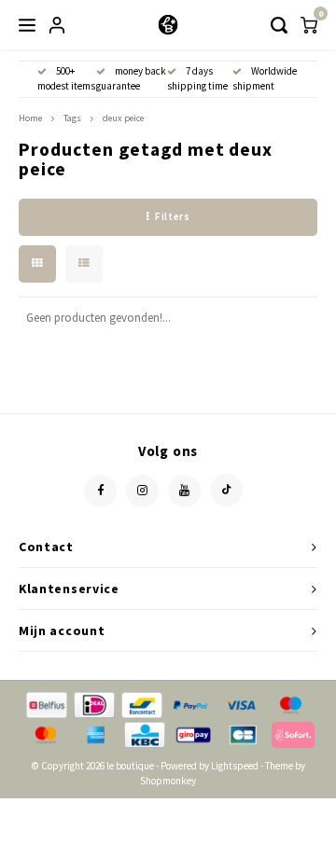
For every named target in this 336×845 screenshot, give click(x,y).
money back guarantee (131, 78)
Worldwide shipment (264, 78)
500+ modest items (66, 78)
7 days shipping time (197, 78)
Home (30, 118)
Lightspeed (235, 765)
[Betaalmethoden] (45, 704)
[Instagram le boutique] (142, 491)
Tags (72, 118)
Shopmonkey (168, 780)
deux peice (123, 118)
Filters (172, 216)
